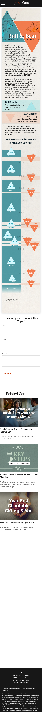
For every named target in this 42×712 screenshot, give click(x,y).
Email (4, 339)
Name (4, 325)
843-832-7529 (23, 675)
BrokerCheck (6, 690)
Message (5, 353)
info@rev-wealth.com (21, 682)
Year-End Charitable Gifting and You (17, 523)
